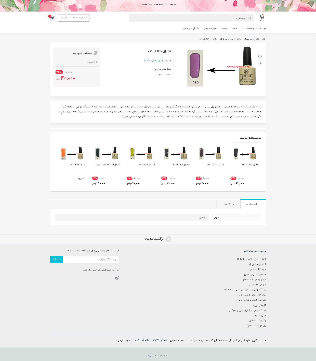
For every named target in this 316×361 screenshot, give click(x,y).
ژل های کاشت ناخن (256, 325)
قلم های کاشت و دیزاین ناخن (252, 300)
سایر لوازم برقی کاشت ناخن (252, 295)
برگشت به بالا (155, 239)
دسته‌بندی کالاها (255, 28)
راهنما (224, 28)
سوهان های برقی (257, 284)
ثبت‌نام (56, 259)
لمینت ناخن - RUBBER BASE (251, 259)
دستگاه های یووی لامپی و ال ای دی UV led (245, 289)
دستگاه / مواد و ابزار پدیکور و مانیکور (247, 310)
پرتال (149, 355)
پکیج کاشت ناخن (257, 320)
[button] (54, 18)
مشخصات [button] (253, 204)
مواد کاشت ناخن (258, 269)
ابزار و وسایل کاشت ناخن (254, 279)
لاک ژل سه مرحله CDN (154, 60)
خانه (235, 28)
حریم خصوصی (210, 28)
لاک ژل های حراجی (190, 28)
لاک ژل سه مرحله (257, 264)
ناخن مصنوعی (259, 315)
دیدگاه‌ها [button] (229, 204)
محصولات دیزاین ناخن (255, 274)
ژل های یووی (259, 305)
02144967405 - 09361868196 (151, 340)
